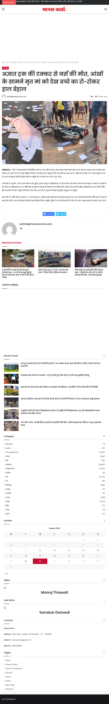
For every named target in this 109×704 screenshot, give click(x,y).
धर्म (7, 481)
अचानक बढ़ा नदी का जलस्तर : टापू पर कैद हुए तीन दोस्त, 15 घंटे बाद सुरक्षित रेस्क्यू (42, 1)
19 (40, 556)
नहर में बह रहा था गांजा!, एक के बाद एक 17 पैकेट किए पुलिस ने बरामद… (53, 271)
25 (26, 561)
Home (6, 62)
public (8, 448)
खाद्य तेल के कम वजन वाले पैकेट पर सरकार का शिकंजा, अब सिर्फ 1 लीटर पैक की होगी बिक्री (59, 387)
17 (11, 556)
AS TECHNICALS (9, 699)
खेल (7, 460)
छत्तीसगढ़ (13, 62)
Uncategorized (12, 452)
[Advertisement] (54, 39)
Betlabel (9, 444)
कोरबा (7, 456)
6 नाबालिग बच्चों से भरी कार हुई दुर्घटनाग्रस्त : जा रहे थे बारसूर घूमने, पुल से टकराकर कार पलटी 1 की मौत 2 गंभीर (18, 274)
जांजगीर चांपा (10, 469)
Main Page (10, 685)
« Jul (6, 573)
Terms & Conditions (14, 668)
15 (83, 550)
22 (83, 556)
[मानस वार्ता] (54, 9)
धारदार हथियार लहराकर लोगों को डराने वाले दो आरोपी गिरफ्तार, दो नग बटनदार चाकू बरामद (60, 398)
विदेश (7, 505)
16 (98, 550)
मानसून (8, 489)
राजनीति (8, 493)
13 (54, 550)
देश (7, 477)
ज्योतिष (8, 473)
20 (54, 556)
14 (69, 550)
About (8, 660)
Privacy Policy (12, 664)
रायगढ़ (8, 497)
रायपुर (8, 501)
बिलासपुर (8, 485)
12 (40, 550)
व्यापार (8, 510)
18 (26, 556)
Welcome (9, 689)
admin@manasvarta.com (16, 97)
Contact (9, 673)
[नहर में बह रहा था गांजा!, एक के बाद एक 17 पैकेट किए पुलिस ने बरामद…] (54, 258)
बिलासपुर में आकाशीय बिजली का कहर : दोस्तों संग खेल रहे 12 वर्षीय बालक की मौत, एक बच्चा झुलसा (89, 272)
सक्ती (7, 514)
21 (69, 556)
